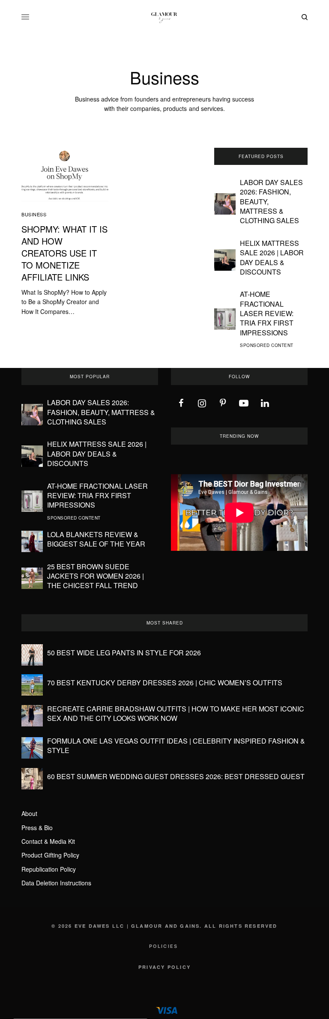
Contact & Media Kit (48, 841)
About (29, 813)
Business (33, 214)
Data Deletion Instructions (56, 883)
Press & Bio (37, 827)
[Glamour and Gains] (164, 17)
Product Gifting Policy (50, 855)
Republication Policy (48, 869)
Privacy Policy (164, 967)
